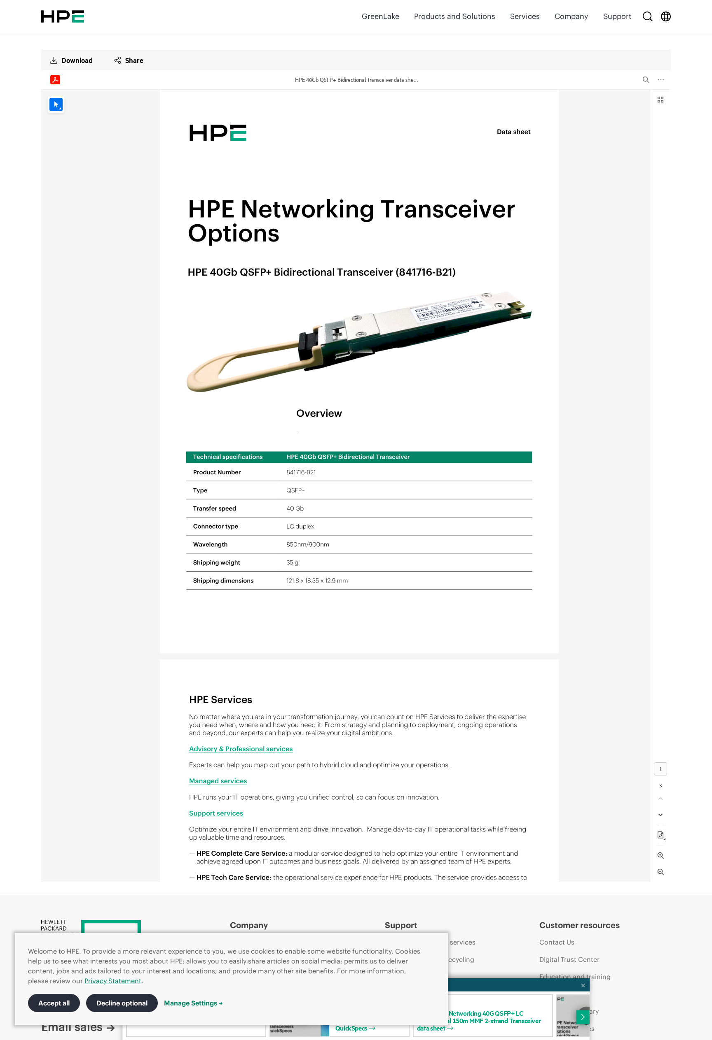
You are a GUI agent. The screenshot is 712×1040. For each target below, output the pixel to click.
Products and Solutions (454, 16)
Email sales (72, 1026)
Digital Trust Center (569, 959)
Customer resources (579, 925)
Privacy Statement (112, 981)
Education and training (575, 977)
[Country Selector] (666, 16)
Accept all (54, 1003)
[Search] (648, 16)
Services (525, 16)
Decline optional (122, 1003)
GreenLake (380, 16)
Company (571, 16)
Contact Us (556, 942)
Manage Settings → (193, 1003)
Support (617, 16)
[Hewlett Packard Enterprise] (62, 16)
